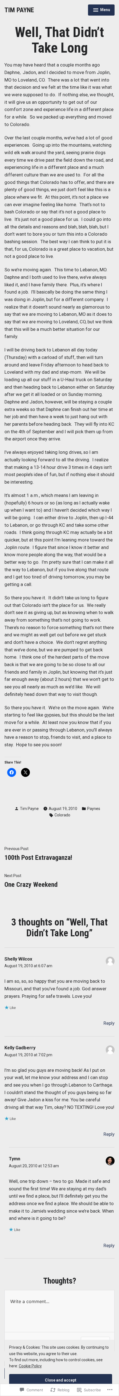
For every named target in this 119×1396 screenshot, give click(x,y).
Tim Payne (29, 808)
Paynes (93, 808)
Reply (109, 1023)
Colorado (62, 815)
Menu (101, 11)
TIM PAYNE (19, 10)
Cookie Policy (30, 1366)
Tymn (14, 1158)
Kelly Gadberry (19, 1047)
